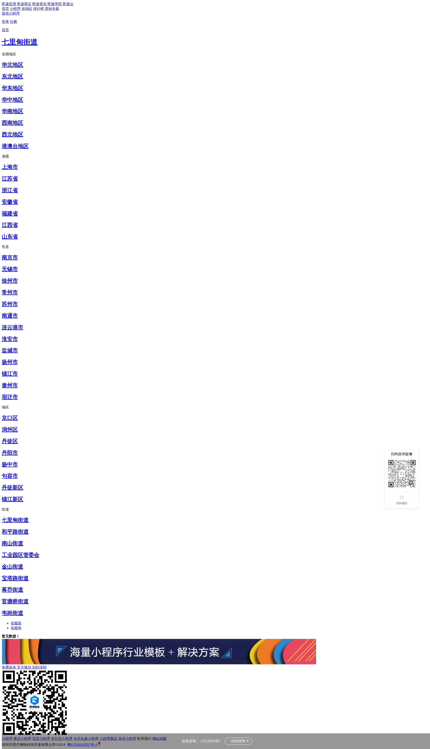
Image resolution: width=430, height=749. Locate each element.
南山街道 (12, 543)
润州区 (10, 429)
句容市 (10, 476)
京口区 (10, 418)
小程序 (15, 9)
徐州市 (10, 281)
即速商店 (24, 4)
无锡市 (10, 269)
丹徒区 (10, 441)
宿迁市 (10, 397)
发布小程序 (11, 13)
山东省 (10, 237)
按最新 (16, 623)
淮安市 (10, 339)
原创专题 (52, 9)
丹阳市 (10, 453)
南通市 (10, 316)
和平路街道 (15, 532)
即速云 (68, 4)
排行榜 (38, 9)
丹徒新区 (12, 487)
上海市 (10, 167)
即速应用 (9, 4)
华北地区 (12, 65)
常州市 (10, 292)
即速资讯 (39, 4)
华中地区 (12, 100)
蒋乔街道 (12, 590)
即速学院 (54, 4)
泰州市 (10, 385)
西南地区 (12, 123)
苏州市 (10, 304)
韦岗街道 (12, 613)
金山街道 (12, 567)
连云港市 (12, 327)
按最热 (16, 628)
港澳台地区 (15, 146)
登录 (5, 22)
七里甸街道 (20, 42)
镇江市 (10, 374)
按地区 (27, 9)
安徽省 (10, 202)
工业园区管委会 (20, 555)
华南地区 (12, 111)
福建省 (10, 213)
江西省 (10, 225)
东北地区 (12, 76)
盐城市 (10, 350)
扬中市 (10, 464)
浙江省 (10, 190)
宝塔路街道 (15, 578)
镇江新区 (12, 499)
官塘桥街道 (15, 601)
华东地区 (12, 88)
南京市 (10, 257)
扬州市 (10, 362)
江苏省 (10, 178)
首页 (5, 9)
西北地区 (12, 134)
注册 (13, 22)
